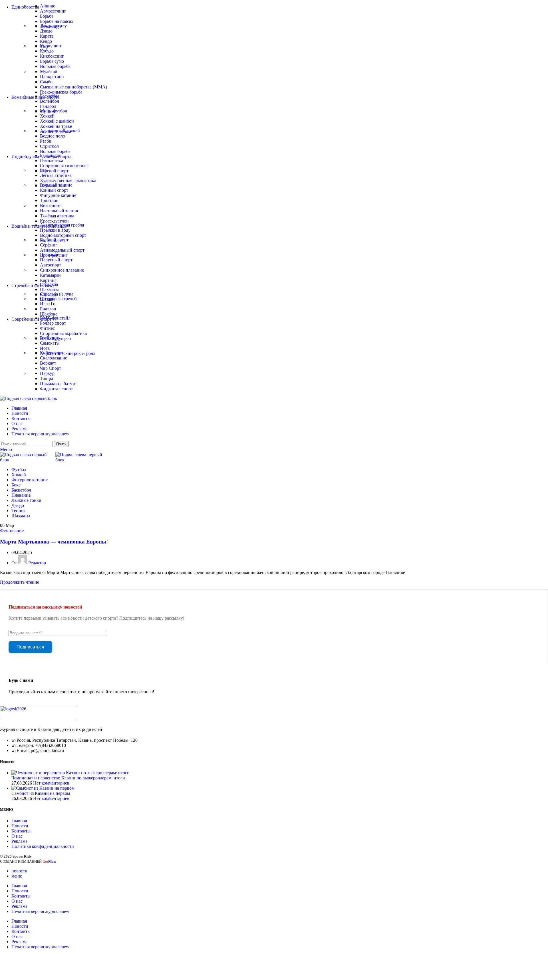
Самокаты (50, 343)
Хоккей (47, 116)
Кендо (46, 41)
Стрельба (49, 284)
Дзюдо (46, 31)
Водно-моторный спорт (63, 235)
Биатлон (48, 308)
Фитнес (47, 328)
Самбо (46, 81)
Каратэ (46, 36)
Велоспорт (50, 205)
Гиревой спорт (54, 170)
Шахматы (49, 289)
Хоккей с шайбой (57, 121)
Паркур (47, 373)
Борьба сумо (52, 61)
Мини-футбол (53, 110)
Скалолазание (53, 357)
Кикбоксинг (52, 56)
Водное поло (52, 136)
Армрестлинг (53, 11)
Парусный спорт (56, 259)
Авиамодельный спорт (62, 250)
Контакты (21, 830)
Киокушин (50, 45)
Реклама (19, 841)
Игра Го (47, 303)
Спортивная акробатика (63, 333)
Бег (43, 170)
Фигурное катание (58, 195)
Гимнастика (51, 160)
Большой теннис (56, 185)
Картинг (48, 280)
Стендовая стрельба (59, 298)
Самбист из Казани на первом (40, 793)
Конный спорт (54, 190)
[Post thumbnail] (70, 772)
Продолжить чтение (19, 582)
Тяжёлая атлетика (57, 215)
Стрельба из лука (56, 294)
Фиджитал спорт (56, 388)
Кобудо (47, 50)
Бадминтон (51, 155)
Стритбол (49, 146)
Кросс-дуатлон (54, 221)
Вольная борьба (55, 66)
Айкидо (47, 5)
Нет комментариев (51, 783)
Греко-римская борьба (61, 92)
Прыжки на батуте (58, 383)
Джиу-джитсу (53, 25)
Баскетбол (50, 96)
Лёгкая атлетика (56, 175)
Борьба (46, 16)
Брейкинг (49, 337)
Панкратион (52, 76)
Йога (45, 348)
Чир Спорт (50, 368)
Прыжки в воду (55, 230)
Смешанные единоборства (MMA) (73, 86)
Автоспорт (50, 264)
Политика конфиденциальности (42, 846)
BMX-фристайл (55, 318)
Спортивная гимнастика (64, 165)
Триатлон (49, 200)
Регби (45, 141)
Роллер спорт (53, 323)
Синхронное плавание (62, 270)
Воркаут (48, 363)
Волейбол (49, 101)
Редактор (37, 562)
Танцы (46, 378)
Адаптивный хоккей (60, 130)
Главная (19, 820)
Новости (19, 825)
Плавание (49, 254)
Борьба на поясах (56, 21)
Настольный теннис (59, 210)
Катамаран (50, 275)
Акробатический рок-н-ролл (67, 353)
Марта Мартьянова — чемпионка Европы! (54, 542)
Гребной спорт (54, 239)
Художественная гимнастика (68, 180)
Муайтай (48, 71)
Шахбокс (48, 314)
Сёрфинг (48, 244)
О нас (17, 836)
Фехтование (12, 530)
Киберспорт (51, 352)
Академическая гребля (62, 225)
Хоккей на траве (56, 126)
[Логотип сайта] (28, 398)
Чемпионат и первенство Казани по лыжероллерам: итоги (68, 777)
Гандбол (48, 106)
